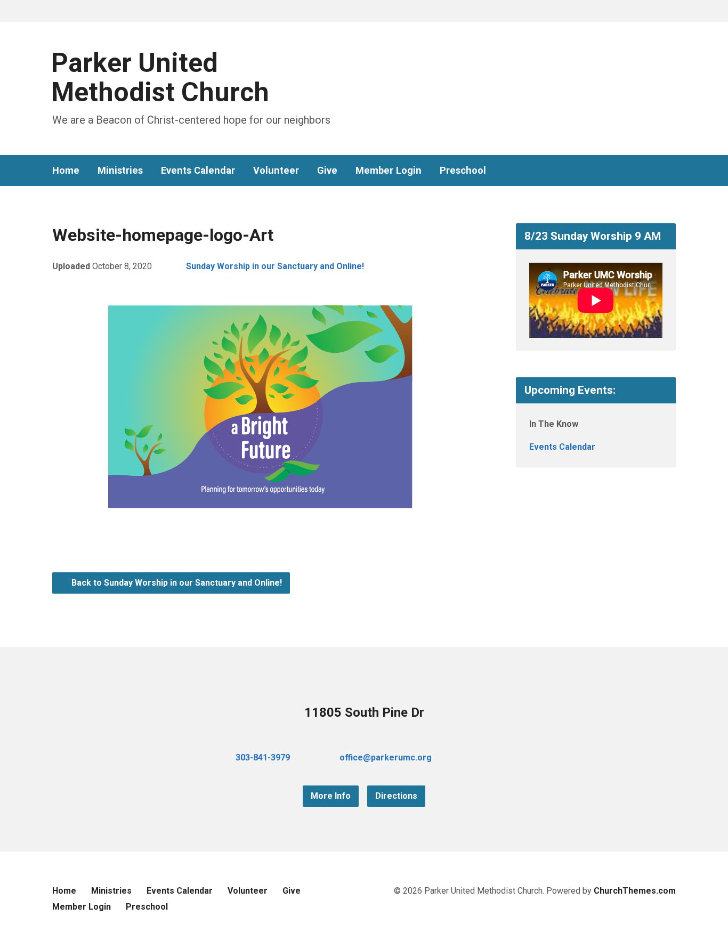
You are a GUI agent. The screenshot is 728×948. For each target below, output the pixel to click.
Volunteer (276, 170)
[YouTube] (654, 171)
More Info (331, 796)
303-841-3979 (263, 757)
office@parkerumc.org (385, 757)
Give (327, 170)
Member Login (388, 170)
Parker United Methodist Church (160, 77)
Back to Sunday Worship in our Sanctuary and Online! (175, 583)
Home (65, 170)
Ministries (120, 170)
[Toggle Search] (56, 11)
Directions (396, 796)
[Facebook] (637, 171)
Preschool (463, 170)
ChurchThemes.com (635, 891)
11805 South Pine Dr (364, 712)
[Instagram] (671, 171)
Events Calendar (198, 170)
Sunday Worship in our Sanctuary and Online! (275, 266)
